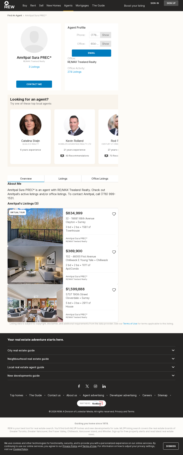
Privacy (119, 411)
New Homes (54, 5)
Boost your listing (134, 5)
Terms (131, 411)
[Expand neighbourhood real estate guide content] (91, 359)
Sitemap (162, 395)
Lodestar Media (84, 411)
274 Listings (74, 71)
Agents (68, 5)
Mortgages (82, 5)
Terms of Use (130, 323)
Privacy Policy (70, 446)
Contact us (54, 395)
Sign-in (154, 3)
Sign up (171, 3)
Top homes (16, 395)
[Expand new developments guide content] (91, 376)
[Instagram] (95, 386)
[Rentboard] (97, 403)
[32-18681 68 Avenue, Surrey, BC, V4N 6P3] (63, 227)
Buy (25, 5)
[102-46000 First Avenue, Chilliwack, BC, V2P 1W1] (63, 265)
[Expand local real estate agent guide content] (91, 367)
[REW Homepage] (9, 5)
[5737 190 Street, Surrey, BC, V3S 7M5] (63, 303)
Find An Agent (15, 15)
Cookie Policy (20, 449)
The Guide (98, 5)
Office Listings (100, 178)
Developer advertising (123, 395)
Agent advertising (93, 395)
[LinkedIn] (104, 386)
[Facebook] (79, 386)
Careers (147, 395)
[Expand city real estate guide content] (91, 350)
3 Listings (34, 66)
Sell (41, 5)
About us (71, 395)
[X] (87, 386)
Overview (26, 178)
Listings (63, 178)
